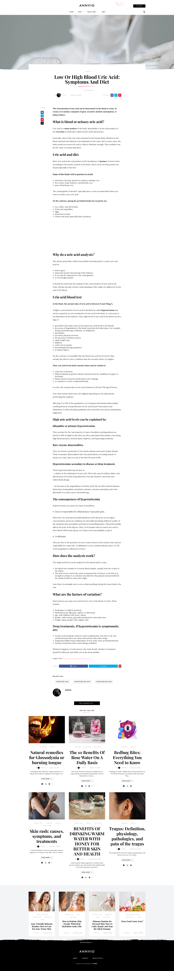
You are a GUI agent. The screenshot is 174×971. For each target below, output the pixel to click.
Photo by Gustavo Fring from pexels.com (77, 658)
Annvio (64, 95)
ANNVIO (87, 5)
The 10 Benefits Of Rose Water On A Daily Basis (87, 757)
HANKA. (95, 963)
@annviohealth (86, 942)
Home (72, 12)
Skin (103, 12)
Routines (48, 917)
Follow (139, 6)
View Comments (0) (86, 703)
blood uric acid (62, 681)
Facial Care (91, 12)
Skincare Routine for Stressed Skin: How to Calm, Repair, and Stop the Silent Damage (102, 925)
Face (139, 917)
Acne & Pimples (42, 914)
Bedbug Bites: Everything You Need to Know (127, 757)
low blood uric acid (104, 681)
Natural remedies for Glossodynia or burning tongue (46, 757)
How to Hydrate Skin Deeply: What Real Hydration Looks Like (72, 924)
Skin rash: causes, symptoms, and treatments (47, 836)
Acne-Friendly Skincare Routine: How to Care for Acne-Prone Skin (42, 926)
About (75, 958)
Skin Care (47, 825)
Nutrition (87, 747)
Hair (79, 12)
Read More (45, 779)
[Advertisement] (87, 235)
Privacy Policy (98, 958)
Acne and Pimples (132, 914)
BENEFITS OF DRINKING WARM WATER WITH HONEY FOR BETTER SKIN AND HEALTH (87, 841)
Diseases (43, 747)
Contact (85, 958)
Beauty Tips (38, 823)
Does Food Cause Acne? (132, 921)
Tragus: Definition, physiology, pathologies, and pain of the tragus (127, 836)
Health (88, 71)
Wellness (97, 747)
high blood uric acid (82, 681)
